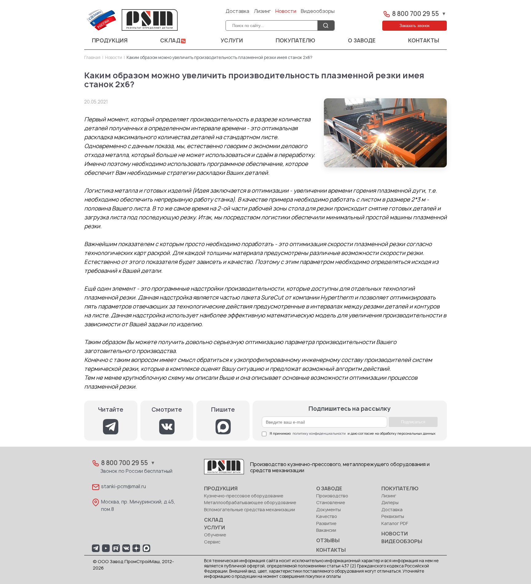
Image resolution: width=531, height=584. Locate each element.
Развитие (326, 523)
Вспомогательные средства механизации (249, 509)
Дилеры (390, 502)
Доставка (237, 11)
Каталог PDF (394, 523)
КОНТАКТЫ (423, 40)
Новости (285, 11)
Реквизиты (392, 516)
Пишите (223, 410)
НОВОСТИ (394, 534)
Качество (326, 516)
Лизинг (262, 11)
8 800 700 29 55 (415, 14)
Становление (330, 502)
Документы (328, 509)
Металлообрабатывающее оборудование (250, 502)
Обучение (215, 535)
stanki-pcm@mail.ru (123, 487)
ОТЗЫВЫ (328, 541)
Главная (92, 57)
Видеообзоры (318, 11)
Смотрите (166, 410)
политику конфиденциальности (319, 434)
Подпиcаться (413, 422)
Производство (332, 496)
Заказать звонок (414, 25)
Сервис (212, 542)
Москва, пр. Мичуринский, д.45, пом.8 (138, 505)
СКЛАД (170, 40)
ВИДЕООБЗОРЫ (401, 542)
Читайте (110, 410)
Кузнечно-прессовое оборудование (243, 496)
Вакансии (326, 530)
